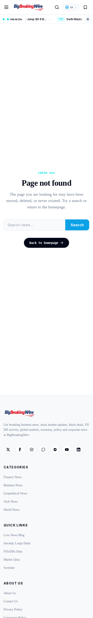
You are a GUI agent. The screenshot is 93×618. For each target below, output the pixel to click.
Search (77, 225)
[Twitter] (8, 449)
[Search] (57, 7)
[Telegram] (55, 449)
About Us (10, 593)
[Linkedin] (78, 449)
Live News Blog (14, 535)
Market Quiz (12, 559)
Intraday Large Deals (17, 543)
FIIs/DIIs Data (13, 551)
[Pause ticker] (88, 19)
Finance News (12, 477)
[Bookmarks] (85, 7)
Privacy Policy (13, 609)
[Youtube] (66, 449)
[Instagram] (31, 449)
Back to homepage (43, 243)
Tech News (11, 501)
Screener (9, 567)
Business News (13, 485)
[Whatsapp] (43, 449)
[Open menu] (6, 7)
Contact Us (11, 601)
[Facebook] (19, 449)
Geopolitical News (15, 493)
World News (11, 509)
